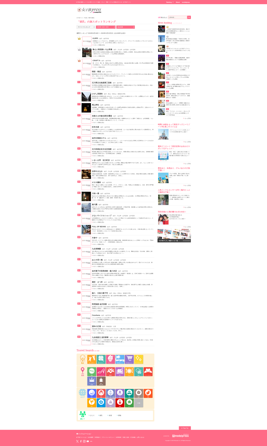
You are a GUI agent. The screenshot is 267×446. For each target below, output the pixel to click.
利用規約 (97, 437)
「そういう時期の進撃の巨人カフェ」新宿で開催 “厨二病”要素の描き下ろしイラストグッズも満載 (178, 86)
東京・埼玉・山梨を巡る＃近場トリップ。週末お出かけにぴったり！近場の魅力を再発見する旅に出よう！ (179, 153)
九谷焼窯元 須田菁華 (100, 337)
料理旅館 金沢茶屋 (99, 304)
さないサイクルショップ (102, 215)
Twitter (77, 441)
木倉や (94, 238)
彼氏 (100, 415)
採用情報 (118, 437)
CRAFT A (96, 60)
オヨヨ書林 (96, 182)
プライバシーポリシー (108, 437)
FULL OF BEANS (99, 227)
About (178, 2)
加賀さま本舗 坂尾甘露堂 (102, 116)
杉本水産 (95, 127)
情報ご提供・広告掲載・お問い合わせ (133, 437)
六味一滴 (95, 193)
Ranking (169, 2)
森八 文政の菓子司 (100, 293)
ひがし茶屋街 (97, 94)
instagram (84, 441)
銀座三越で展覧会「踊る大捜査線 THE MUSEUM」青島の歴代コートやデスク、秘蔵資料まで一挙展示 (178, 95)
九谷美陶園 (96, 249)
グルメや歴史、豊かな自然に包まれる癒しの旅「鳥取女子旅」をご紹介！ (179, 175)
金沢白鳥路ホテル (99, 138)
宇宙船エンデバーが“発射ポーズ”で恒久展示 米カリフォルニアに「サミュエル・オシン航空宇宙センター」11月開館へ (178, 68)
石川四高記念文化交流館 (102, 149)
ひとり (92, 415)
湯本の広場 (96, 326)
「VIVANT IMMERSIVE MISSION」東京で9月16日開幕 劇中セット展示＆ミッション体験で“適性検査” (178, 31)
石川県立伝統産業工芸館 (102, 83)
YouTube (87, 441)
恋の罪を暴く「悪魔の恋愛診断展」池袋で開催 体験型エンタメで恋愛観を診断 (178, 58)
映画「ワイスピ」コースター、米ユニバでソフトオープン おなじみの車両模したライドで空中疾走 (178, 113)
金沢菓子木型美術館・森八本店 (104, 271)
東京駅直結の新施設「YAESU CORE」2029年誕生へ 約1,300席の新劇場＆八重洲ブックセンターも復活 (178, 40)
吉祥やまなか (97, 171)
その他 (138, 403)
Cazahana (96, 315)
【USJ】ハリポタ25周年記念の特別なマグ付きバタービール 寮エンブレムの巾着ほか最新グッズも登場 (178, 77)
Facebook (81, 441)
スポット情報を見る (99, 45)
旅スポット (164, 17)
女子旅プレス (80, 17)
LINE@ (91, 441)
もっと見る (188, 118)
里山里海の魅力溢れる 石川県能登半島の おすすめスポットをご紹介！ (177, 217)
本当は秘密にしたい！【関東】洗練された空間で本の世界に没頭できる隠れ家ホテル (178, 104)
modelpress (186, 2)
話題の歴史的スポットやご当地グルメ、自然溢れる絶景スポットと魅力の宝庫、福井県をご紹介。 (179, 197)
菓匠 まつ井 (97, 282)
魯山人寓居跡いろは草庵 (102, 49)
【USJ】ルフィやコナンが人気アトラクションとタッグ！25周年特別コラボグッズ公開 (178, 50)
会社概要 (90, 437)
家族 (119, 415)
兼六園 (94, 204)
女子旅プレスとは (81, 437)
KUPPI (95, 38)
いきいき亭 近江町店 (101, 160)
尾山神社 (95, 105)
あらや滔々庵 (97, 260)
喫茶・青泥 (96, 72)
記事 (159, 17)
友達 (110, 415)
